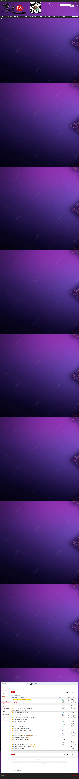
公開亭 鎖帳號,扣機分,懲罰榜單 (20, 719)
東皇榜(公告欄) (4, 691)
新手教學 (26, 16)
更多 (23, 697)
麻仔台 (35, 16)
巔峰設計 (13, 776)
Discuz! (6, 775)
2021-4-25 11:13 (73, 742)
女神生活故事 (40, 16)
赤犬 (15, 689)
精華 (21, 697)
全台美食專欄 (47, 16)
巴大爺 (72, 714)
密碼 (57, 5)
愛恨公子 (63, 705)
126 (68, 734)
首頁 (2, 16)
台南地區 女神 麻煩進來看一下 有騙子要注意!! (23, 744)
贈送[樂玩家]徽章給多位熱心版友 (21, 712)
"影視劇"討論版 (4, 717)
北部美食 (3, 703)
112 (68, 699)
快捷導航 (74, 16)
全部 (12, 695)
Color (14, 761)
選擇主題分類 (14, 759)
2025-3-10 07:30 (73, 717)
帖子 (27, 683)
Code (19, 761)
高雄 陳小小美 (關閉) (18, 735)
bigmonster (63, 739)
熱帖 (19, 697)
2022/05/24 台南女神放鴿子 (19, 726)
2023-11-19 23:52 (73, 724)
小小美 (63, 734)
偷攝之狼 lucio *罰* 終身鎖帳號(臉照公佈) (22, 730)
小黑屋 (70, 775)
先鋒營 (31, 16)
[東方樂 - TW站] (22, 8)
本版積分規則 (74, 770)
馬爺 (62, 699)
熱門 (18, 697)
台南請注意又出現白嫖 (19, 748)
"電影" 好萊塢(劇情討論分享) (5, 716)
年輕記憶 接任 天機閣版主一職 (20, 710)
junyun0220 (72, 716)
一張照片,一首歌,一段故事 (5, 710)
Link (16, 761)
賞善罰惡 (12, 685)
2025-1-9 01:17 (73, 719)
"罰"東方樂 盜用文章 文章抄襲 (20, 737)
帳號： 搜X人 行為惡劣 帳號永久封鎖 (21, 728)
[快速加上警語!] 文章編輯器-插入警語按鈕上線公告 (22, 699)
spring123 (72, 746)
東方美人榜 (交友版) (8, 16)
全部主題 (12, 697)
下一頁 (75, 692)
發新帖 (13, 692)
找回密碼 (76, 4)
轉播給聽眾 (19, 770)
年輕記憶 (63, 701)
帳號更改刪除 (16, 16)
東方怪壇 (3, 711)
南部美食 (3, 706)
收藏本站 (6, 0)
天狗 (17, 689)
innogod (63, 716)
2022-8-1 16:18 (73, 735)
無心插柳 (72, 701)
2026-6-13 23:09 (73, 702)
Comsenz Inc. (7, 776)
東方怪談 (58, 16)
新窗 (60, 697)
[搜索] (31, 684)
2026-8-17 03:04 (73, 700)
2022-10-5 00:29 (73, 733)
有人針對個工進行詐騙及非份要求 (21, 739)
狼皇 (13, 689)
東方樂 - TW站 (1, 686)
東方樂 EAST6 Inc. (75, 775)
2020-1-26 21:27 (73, 749)
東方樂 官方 (7, 685)
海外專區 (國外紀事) (5, 698)
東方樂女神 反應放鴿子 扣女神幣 (20, 705)
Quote (18, 761)
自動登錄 (72, 4)
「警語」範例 (15, 702)
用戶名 (57, 4)
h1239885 (63, 714)
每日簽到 (53, 16)
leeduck (72, 699)
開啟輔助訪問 (76, 0)
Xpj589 (72, 734)
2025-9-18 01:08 (73, 708)
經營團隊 (3, 693)
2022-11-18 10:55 (73, 728)
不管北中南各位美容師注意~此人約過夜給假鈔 (23, 746)
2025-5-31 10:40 (73, 715)
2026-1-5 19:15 (73, 706)
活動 (35, 683)
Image (15, 761)
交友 (36, 683)
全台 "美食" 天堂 (4, 701)
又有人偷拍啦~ (17, 714)
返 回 (64, 692)
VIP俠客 (21, 16)
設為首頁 (2, 0)
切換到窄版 (77, 0)
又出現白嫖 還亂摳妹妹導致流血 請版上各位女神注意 (24, 717)
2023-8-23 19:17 (73, 726)
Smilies (21, 761)
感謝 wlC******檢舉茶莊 (19, 721)
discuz (39, 683)
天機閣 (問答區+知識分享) (5, 714)
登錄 (39, 765)
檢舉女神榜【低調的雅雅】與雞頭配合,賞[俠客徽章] (24, 708)
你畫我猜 (63, 16)
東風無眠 (72, 707)
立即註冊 (76, 5)
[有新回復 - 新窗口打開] (12, 708)
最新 (16, 697)
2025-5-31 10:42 (73, 710)
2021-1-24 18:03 (73, 744)
